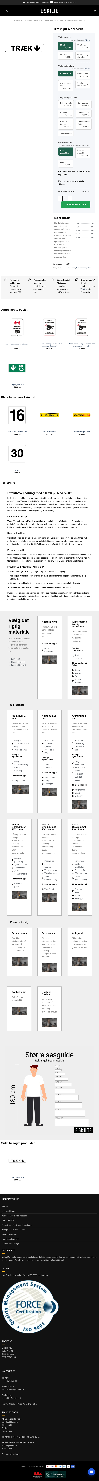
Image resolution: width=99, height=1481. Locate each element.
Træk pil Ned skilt (17, 1177)
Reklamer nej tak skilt (82, 432)
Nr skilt (17, 470)
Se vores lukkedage (10, 1454)
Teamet (5, 1206)
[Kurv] (95, 11)
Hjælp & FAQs (8, 1220)
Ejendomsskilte (34, 21)
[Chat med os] (91, 1471)
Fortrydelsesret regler (11, 1244)
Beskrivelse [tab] (9, 483)
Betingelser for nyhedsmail (13, 1230)
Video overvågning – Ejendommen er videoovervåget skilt (82, 345)
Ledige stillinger (8, 1211)
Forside (18, 21)
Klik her (87, 40)
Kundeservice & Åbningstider (14, 1216)
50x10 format (70, 268)
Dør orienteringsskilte (72, 21)
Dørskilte (50, 21)
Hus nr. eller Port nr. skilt (17, 432)
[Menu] (3, 11)
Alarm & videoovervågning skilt (17, 344)
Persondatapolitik (9, 1234)
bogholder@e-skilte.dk (11, 1398)
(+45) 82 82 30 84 (9, 1381)
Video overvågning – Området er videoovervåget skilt (49, 345)
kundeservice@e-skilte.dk (13, 1390)
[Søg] (7, 11)
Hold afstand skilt (49, 432)
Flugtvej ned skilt (17, 385)
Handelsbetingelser (10, 1239)
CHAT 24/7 (72, 2)
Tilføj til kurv (76, 204)
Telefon (84, 289)
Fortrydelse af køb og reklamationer (17, 1225)
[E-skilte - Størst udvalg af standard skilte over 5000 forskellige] (49, 11)
